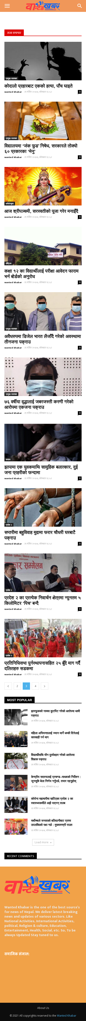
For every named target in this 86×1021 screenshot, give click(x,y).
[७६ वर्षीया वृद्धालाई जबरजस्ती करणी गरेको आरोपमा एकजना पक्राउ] (43, 376)
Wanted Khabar (66, 1015)
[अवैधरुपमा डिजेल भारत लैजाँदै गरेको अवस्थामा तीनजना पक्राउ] (43, 311)
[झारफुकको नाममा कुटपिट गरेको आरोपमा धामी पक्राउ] (16, 717)
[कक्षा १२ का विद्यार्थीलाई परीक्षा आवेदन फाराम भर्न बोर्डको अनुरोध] (43, 246)
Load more (42, 842)
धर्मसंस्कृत (10, 203)
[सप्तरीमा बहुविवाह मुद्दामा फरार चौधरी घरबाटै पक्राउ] (43, 507)
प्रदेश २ (9, 524)
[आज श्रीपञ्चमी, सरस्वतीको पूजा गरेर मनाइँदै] (43, 186)
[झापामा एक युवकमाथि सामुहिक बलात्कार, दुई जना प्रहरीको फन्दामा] (43, 442)
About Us (43, 1008)
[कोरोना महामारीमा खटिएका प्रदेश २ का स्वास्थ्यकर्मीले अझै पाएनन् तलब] (16, 805)
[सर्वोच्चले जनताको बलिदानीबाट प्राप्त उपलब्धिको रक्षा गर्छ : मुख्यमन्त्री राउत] (16, 827)
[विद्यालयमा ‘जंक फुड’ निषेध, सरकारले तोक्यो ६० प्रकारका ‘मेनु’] (43, 121)
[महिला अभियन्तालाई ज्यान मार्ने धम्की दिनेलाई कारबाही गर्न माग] (16, 739)
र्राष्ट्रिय (8, 263)
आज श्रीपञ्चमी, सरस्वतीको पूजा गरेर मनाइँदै (41, 211)
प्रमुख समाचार (11, 78)
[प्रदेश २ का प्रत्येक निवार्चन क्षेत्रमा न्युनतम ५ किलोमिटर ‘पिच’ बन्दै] (43, 573)
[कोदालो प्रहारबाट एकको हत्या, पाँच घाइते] (43, 61)
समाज (8, 459)
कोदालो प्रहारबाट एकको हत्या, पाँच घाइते (38, 85)
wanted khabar (13, 92)
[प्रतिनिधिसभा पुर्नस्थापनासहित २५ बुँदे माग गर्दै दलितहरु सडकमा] (43, 638)
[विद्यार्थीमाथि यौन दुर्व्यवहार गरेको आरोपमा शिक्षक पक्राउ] (16, 761)
